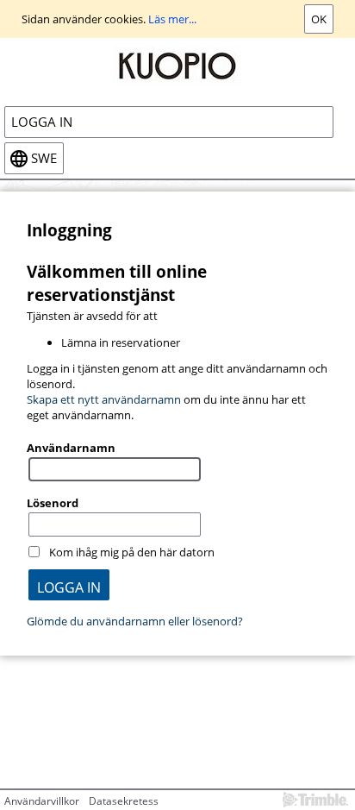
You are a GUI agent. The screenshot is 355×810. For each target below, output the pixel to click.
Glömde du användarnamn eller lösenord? (135, 621)
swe (44, 158)
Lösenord (52, 503)
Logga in (41, 122)
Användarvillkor (41, 800)
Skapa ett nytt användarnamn (104, 399)
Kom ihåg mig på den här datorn (132, 552)
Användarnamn (71, 447)
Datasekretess (124, 800)
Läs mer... (172, 19)
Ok (319, 19)
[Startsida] (177, 64)
